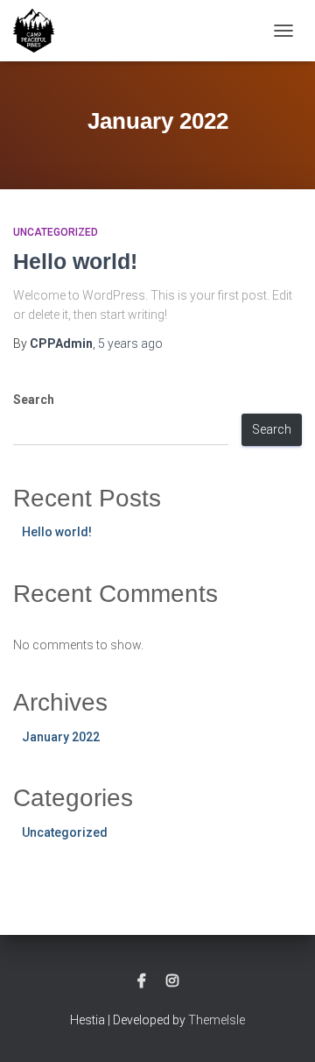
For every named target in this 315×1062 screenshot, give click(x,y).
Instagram (172, 981)
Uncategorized (55, 232)
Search (33, 400)
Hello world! (75, 261)
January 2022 (61, 737)
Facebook (142, 981)
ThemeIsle (216, 1020)
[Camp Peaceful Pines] (40, 31)
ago (130, 343)
